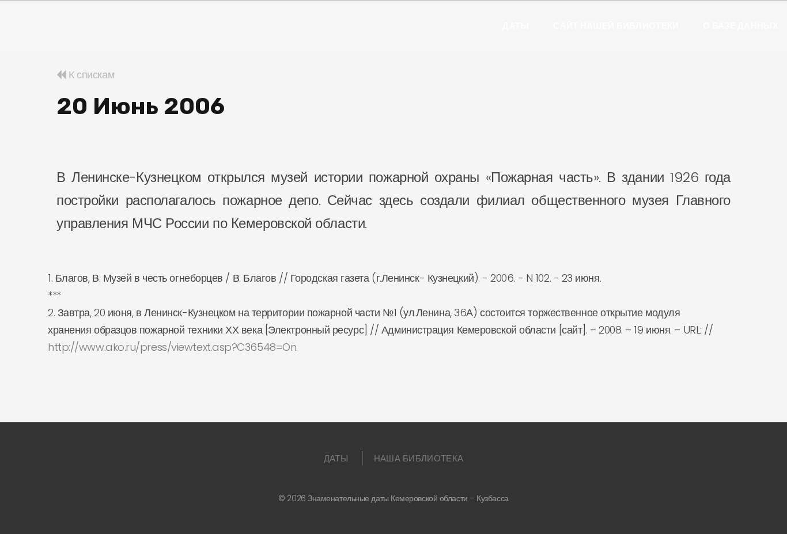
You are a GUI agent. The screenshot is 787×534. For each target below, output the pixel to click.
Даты (515, 26)
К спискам (90, 74)
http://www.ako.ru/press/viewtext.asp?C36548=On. (173, 347)
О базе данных (740, 26)
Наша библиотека (419, 458)
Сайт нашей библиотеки (616, 26)
